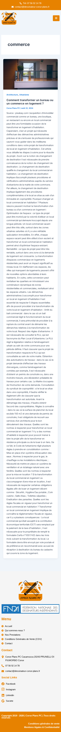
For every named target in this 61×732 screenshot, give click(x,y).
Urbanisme (24, 95)
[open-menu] (56, 18)
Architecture (12, 95)
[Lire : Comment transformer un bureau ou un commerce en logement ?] (30, 74)
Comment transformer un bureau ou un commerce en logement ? (30, 101)
